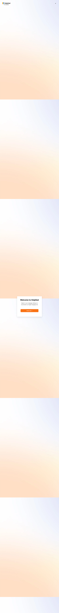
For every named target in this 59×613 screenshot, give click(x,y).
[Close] (55, 3)
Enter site (29, 310)
